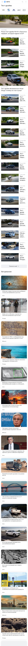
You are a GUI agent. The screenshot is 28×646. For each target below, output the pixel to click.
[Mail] (5, 1)
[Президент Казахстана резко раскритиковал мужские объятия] (14, 423)
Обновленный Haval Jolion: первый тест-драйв (23, 235)
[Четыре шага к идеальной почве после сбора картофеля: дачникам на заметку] (14, 629)
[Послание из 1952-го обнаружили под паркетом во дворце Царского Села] (14, 332)
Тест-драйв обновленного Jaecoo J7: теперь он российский (23, 110)
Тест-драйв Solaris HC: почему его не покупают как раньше (23, 212)
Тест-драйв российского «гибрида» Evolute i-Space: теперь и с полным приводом (23, 223)
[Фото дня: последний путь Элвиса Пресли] (14, 560)
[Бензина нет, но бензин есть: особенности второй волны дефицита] (14, 583)
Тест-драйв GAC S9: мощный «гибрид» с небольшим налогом (23, 99)
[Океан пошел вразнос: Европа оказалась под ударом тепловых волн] (14, 355)
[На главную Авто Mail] (8, 1)
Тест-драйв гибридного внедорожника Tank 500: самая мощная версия (23, 246)
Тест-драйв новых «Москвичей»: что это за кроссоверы (23, 155)
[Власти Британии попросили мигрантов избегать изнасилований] (14, 606)
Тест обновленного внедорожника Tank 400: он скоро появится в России (23, 178)
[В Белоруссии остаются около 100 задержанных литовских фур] (14, 400)
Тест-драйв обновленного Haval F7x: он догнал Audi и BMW (23, 121)
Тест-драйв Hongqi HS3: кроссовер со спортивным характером (23, 257)
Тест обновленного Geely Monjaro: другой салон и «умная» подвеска (23, 189)
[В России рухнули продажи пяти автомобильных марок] (14, 537)
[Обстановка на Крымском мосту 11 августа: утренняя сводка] (14, 492)
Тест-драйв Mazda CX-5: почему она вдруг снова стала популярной (23, 167)
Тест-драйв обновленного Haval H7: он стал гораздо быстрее (23, 133)
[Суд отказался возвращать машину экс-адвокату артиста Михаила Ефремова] (14, 446)
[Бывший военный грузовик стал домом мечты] (14, 469)
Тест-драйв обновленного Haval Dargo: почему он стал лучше (12, 89)
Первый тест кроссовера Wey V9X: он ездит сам (23, 201)
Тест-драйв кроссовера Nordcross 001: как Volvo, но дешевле (23, 144)
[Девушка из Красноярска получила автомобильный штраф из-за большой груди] (14, 377)
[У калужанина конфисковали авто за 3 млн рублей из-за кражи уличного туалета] (14, 514)
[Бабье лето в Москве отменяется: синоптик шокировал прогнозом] (14, 309)
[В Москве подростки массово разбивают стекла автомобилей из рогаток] (14, 286)
